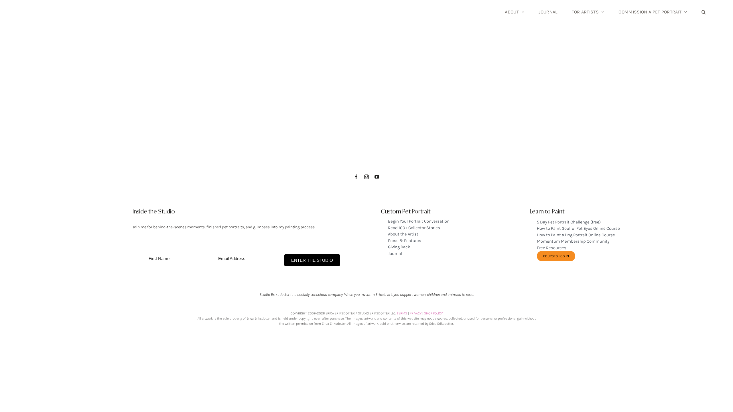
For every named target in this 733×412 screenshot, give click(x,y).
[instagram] (366, 177)
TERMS (402, 313)
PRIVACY (415, 313)
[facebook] (356, 177)
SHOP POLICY (433, 313)
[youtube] (377, 177)
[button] (704, 11)
